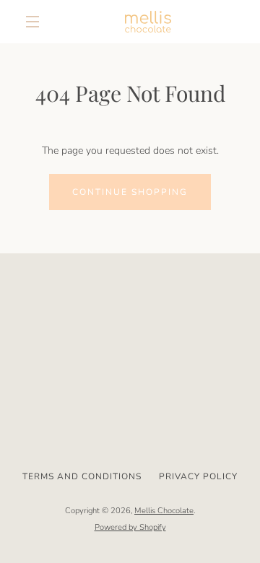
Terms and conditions (82, 476)
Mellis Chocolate (164, 510)
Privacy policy (198, 476)
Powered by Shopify (130, 527)
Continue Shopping (130, 192)
